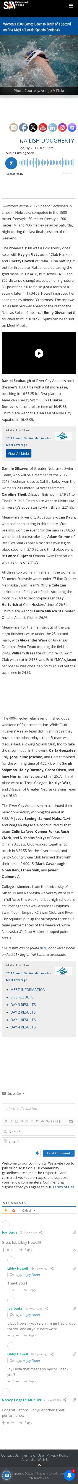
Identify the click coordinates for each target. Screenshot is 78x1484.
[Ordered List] (26, 1121)
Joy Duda (10, 1232)
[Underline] (16, 1121)
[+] (57, 1121)
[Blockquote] (37, 1121)
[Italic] (11, 1121)
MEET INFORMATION (28, 989)
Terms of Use (63, 1187)
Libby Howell (17, 1268)
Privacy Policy (57, 1455)
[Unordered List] (31, 1121)
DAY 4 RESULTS (23, 1027)
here (43, 948)
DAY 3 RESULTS (23, 1004)
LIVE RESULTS (21, 997)
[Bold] (5, 1121)
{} (52, 1121)
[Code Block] (42, 1121)
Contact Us (10, 1455)
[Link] (47, 1121)
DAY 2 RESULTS (23, 1012)
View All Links (19, 453)
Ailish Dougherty (49, 140)
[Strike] (21, 1121)
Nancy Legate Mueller (22, 1400)
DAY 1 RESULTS (23, 1019)
